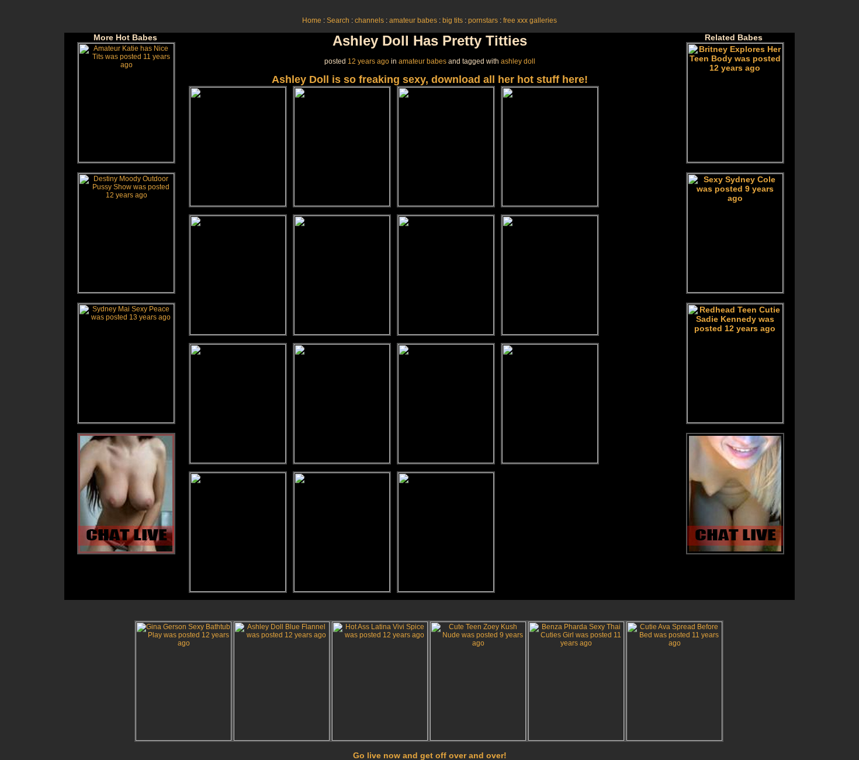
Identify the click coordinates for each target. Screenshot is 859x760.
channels (369, 20)
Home (311, 20)
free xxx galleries (530, 20)
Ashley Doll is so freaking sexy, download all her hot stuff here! (430, 79)
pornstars (483, 20)
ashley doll (518, 61)
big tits (452, 20)
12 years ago (368, 61)
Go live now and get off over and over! (430, 755)
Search (338, 20)
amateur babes (413, 20)
